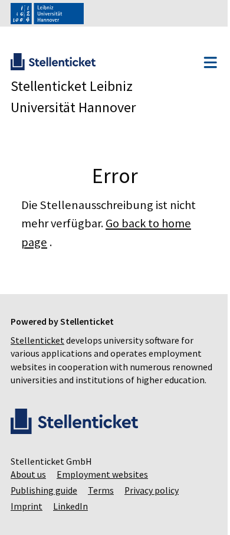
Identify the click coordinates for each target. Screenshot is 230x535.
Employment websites (102, 488)
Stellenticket (37, 340)
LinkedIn (70, 520)
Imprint (26, 520)
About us (28, 488)
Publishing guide (44, 504)
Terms (101, 504)
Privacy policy (151, 504)
